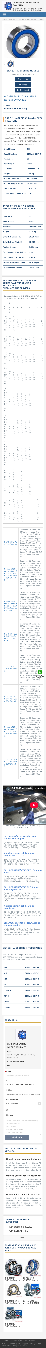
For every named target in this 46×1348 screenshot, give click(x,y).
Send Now (17, 1137)
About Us (5, 1341)
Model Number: (10, 154)
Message (9, 1115)
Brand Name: (9, 149)
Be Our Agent (23, 90)
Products (11, 19)
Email (8, 1072)
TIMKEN (7, 990)
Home (4, 19)
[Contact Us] (40, 674)
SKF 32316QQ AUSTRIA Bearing (10, 668)
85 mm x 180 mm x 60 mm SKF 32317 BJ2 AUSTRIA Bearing (10, 731)
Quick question (12, 1099)
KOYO (6, 996)
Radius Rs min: (9, 188)
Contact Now (23, 79)
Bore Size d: (8, 164)
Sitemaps (31, 1341)
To (7, 1081)
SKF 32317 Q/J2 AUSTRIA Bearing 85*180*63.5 (10, 637)
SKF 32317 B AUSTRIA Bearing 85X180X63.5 (10, 762)
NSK (5, 968)
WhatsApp (23, 85)
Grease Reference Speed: (14, 263)
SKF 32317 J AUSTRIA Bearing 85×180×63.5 (10, 700)
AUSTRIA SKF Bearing (23, 19)
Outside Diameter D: (12, 179)
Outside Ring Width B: (13, 184)
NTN (5, 979)
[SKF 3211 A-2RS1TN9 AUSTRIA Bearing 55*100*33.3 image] (23, 43)
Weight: (6, 174)
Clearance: (8, 159)
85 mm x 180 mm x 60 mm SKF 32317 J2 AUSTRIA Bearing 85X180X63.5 (10, 574)
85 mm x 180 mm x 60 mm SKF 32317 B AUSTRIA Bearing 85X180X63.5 (10, 606)
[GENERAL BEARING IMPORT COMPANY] (7, 5)
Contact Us (15, 1341)
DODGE (7, 1007)
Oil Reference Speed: (12, 268)
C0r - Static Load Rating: (14, 257)
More (22, 1238)
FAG (5, 985)
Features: (7, 169)
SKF (5, 973)
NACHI (6, 1002)
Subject (9, 1090)
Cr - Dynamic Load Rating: (15, 193)
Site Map (23, 1341)
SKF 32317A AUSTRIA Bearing (10, 543)
